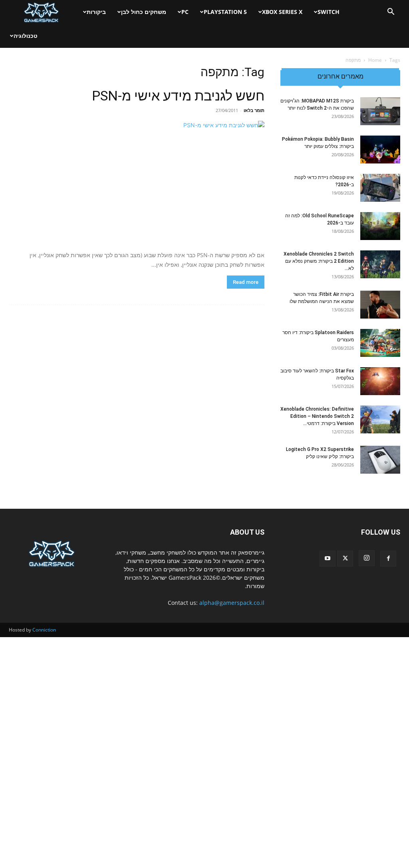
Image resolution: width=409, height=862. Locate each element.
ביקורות (96, 12)
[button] (390, 12)
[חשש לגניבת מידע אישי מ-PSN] (136, 183)
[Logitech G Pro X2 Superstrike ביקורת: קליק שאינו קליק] (380, 460)
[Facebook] (388, 559)
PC (185, 12)
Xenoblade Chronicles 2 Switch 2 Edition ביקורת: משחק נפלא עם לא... (319, 261)
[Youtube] (328, 559)
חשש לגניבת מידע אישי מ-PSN (178, 96)
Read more (245, 282)
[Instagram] (367, 558)
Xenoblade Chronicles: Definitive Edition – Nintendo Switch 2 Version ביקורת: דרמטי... (317, 416)
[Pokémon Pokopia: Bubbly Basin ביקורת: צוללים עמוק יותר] (380, 149)
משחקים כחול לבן (143, 12)
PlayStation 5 (225, 12)
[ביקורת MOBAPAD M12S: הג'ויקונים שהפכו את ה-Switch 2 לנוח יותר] (380, 111)
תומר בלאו (254, 110)
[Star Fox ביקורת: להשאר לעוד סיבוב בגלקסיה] (380, 381)
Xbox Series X (282, 12)
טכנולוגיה (26, 35)
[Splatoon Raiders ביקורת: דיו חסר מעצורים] (380, 343)
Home (375, 60)
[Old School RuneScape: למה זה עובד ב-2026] (380, 226)
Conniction (44, 629)
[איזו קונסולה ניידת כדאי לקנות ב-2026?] (380, 188)
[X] (345, 559)
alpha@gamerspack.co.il (231, 602)
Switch (329, 12)
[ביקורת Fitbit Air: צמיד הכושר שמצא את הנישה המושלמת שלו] (380, 305)
